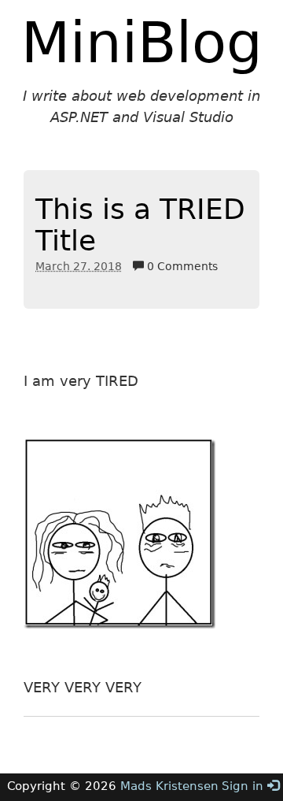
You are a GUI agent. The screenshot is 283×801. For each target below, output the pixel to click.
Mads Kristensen (169, 786)
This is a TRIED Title (140, 225)
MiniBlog (142, 42)
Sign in (244, 786)
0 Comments (181, 266)
